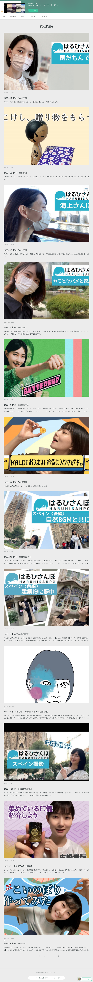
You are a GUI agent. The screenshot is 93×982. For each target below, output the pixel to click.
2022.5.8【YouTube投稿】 (15, 943)
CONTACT (43, 16)
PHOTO (23, 16)
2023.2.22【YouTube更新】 (16, 482)
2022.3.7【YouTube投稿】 (15, 327)
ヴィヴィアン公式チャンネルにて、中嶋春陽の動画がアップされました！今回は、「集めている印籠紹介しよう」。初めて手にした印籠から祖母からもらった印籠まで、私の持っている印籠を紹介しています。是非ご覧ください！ (46, 871)
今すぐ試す (33, 10)
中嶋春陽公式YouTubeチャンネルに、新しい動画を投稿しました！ (25, 486)
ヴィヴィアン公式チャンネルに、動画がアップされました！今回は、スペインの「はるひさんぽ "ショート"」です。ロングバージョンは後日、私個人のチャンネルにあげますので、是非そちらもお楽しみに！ (46, 794)
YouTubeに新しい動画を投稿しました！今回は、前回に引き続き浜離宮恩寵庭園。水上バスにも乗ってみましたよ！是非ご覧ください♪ (46, 255)
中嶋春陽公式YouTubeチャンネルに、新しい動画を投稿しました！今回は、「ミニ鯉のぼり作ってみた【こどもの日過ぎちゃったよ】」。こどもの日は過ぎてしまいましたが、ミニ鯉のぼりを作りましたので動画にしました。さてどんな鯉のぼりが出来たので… (46, 948)
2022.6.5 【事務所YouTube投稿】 (18, 866)
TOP (3, 16)
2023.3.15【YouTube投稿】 (16, 250)
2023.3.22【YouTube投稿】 (16, 172)
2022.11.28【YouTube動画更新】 (18, 788)
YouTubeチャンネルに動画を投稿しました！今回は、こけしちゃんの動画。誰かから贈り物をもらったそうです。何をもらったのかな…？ (46, 177)
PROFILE (13, 16)
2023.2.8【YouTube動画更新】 (17, 634)
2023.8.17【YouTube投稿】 (16, 98)
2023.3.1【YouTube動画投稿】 (17, 404)
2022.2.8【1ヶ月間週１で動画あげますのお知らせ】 (26, 711)
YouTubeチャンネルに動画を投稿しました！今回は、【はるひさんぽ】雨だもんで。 (31, 102)
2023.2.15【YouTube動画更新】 (18, 556)
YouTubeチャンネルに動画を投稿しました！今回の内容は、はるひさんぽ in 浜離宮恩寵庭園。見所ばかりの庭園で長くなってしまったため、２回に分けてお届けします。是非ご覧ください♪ (46, 332)
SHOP (33, 16)
